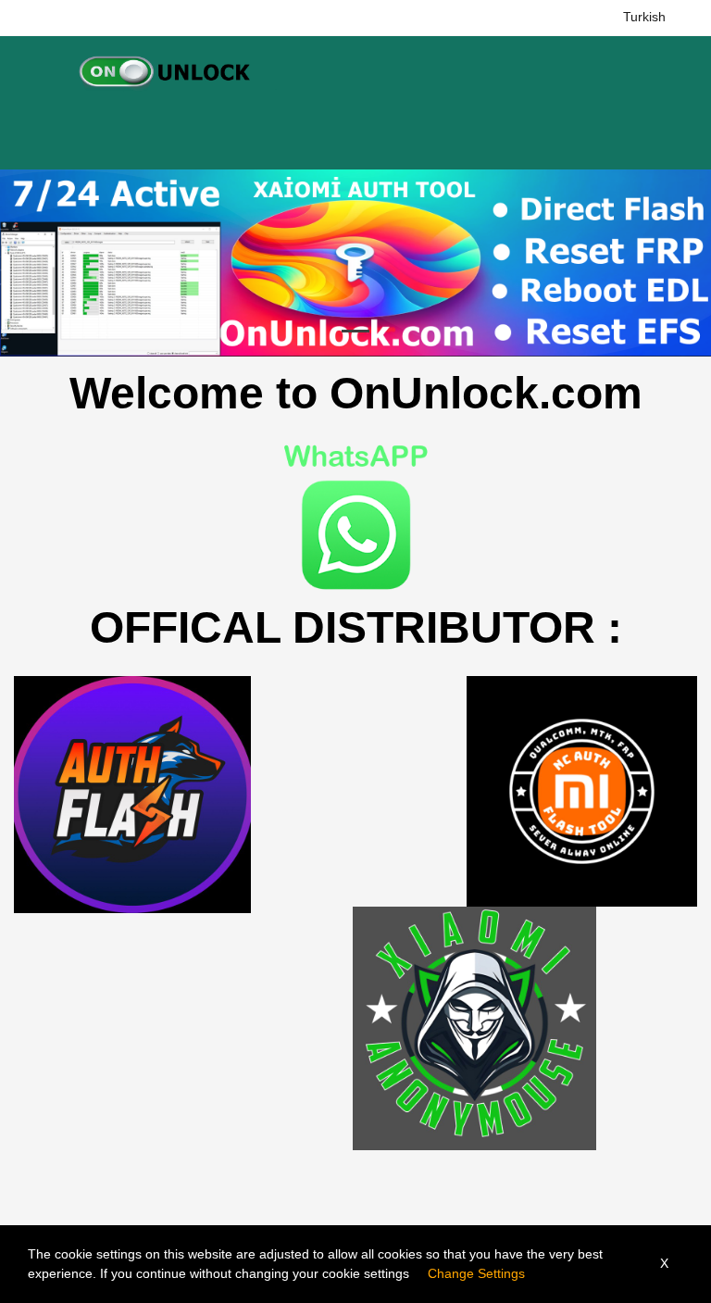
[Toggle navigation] (31, 70)
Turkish (644, 16)
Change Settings (476, 1273)
